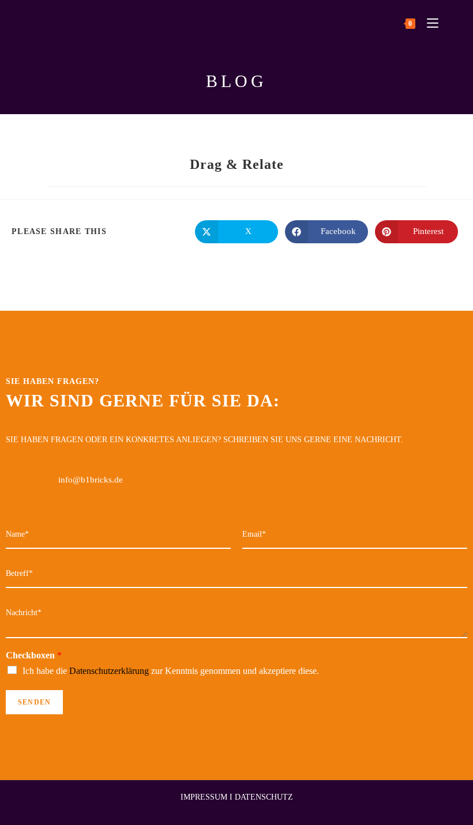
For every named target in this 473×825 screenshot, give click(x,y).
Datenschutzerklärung (109, 671)
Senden (34, 702)
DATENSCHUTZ (264, 797)
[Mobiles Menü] (428, 23)
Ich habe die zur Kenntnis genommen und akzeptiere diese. (170, 671)
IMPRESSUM (204, 797)
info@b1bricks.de (90, 479)
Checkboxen (34, 655)
